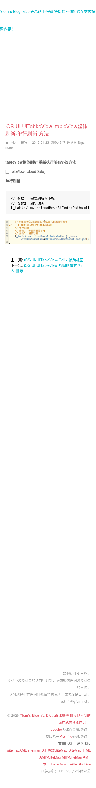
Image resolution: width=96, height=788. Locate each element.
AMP (87, 757)
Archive (85, 764)
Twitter (73, 764)
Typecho (55, 729)
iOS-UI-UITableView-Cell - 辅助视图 (53, 259)
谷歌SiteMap (58, 750)
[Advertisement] (48, 74)
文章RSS (65, 743)
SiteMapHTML (80, 750)
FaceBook (59, 764)
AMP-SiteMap (50, 757)
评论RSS (84, 743)
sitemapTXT (38, 750)
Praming (65, 736)
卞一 (47, 764)
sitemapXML (17, 750)
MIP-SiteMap (72, 757)
